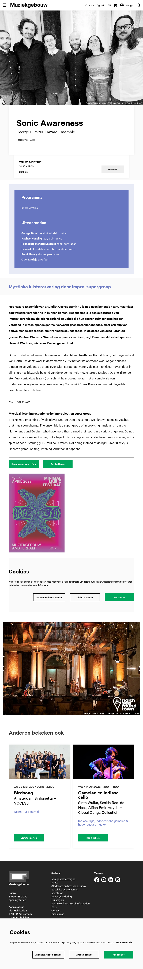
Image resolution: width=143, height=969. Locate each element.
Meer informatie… (41, 585)
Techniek (56, 903)
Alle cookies (119, 597)
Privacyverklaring (61, 896)
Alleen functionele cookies (49, 597)
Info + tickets (93, 837)
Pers (54, 907)
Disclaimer (57, 914)
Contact (89, 5)
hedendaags (22, 140)
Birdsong (23, 792)
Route (54, 882)
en (109, 5)
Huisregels (57, 900)
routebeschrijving (19, 917)
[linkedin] (110, 879)
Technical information (77, 903)
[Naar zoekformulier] (138, 5)
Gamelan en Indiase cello (98, 794)
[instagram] (117, 879)
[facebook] (96, 879)
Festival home (58, 464)
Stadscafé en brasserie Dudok (68, 886)
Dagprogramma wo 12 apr (24, 464)
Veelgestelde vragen (63, 879)
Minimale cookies (85, 597)
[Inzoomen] (4, 713)
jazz (32, 140)
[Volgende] (135, 796)
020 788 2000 (19, 896)
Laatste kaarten (29, 837)
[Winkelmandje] (115, 5)
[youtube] (103, 879)
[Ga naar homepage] (29, 5)
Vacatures (57, 893)
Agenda (101, 5)
